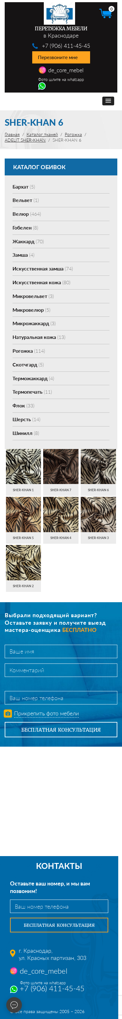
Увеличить (23, 460)
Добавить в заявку (23, 472)
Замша (23, 255)
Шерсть (26, 419)
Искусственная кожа (41, 282)
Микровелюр (31, 310)
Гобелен (25, 227)
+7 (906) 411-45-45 (66, 45)
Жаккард (28, 241)
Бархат (24, 186)
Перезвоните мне (58, 57)
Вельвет (26, 200)
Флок (23, 405)
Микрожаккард (34, 323)
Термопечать (32, 392)
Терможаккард (33, 378)
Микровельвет (33, 296)
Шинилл (26, 433)
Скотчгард (28, 364)
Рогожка (29, 351)
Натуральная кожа (39, 337)
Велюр (27, 214)
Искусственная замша (43, 268)
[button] (108, 101)
